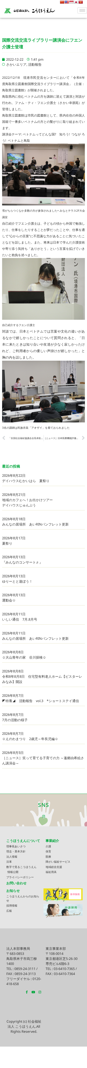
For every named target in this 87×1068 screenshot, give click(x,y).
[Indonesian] (71, 2)
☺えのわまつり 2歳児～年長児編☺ (30, 738)
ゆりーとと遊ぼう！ (17, 581)
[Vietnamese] (81, 2)
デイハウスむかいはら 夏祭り (25, 480)
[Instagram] (43, 816)
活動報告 (35, 64)
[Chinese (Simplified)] (62, 2)
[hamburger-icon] (82, 10)
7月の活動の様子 (15, 720)
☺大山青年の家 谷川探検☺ (24, 657)
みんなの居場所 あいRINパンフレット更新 (35, 524)
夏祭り (7, 543)
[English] (67, 2)
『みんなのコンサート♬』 (22, 562)
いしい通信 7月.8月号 (19, 619)
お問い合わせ (16, 883)
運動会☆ (9, 600)
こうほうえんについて (23, 840)
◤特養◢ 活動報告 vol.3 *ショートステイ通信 (40, 700)
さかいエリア (16, 64)
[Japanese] (76, 2)
